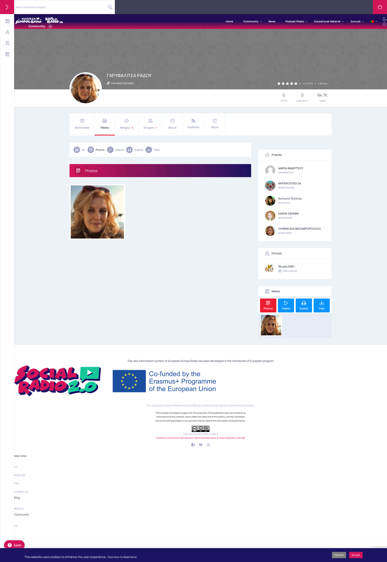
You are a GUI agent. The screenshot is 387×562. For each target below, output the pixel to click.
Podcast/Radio (294, 21)
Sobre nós (19, 475)
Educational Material (327, 21)
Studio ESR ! (286, 266)
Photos (100, 150)
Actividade (82, 127)
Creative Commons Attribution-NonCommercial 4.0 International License (200, 438)
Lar (16, 467)
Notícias (18, 508)
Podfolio (193, 127)
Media (105, 127)
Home (229, 21)
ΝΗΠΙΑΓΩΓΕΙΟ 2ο (289, 183)
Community (250, 21)
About (172, 127)
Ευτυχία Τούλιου (290, 198)
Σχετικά (355, 21)
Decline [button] (339, 555)
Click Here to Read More (122, 557)
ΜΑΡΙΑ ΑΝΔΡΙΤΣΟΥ (290, 168)
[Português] (372, 21)
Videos (119, 150)
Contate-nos (21, 491)
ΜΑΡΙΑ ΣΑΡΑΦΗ (288, 213)
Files (157, 150)
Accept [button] (356, 555)
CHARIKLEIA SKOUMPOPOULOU (299, 228)
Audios (138, 150)
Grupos (150, 127)
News (271, 21)
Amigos (126, 127)
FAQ (16, 483)
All (83, 150)
